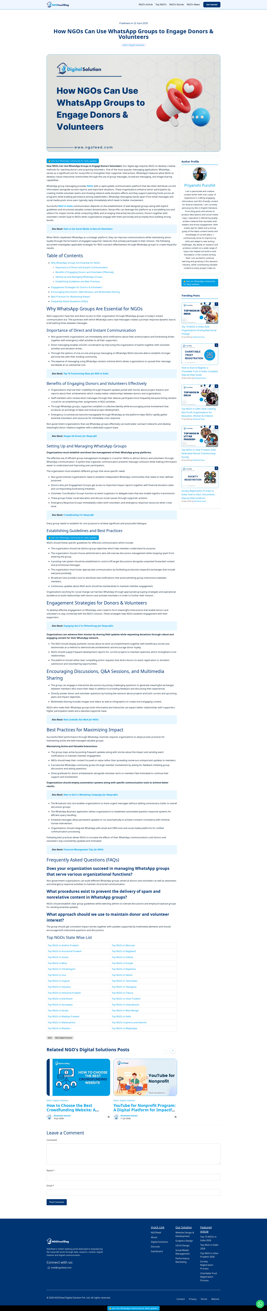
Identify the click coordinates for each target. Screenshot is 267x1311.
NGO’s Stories (176, 4)
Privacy (192, 1299)
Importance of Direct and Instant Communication (81, 267)
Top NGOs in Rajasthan (124, 969)
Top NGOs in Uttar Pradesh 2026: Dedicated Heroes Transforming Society (198, 453)
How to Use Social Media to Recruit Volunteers (88, 228)
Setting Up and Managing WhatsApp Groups (78, 276)
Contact (181, 1299)
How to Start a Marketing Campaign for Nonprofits (91, 794)
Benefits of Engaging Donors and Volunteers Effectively (84, 272)
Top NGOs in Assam (58, 957)
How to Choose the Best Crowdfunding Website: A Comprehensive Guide (71, 1110)
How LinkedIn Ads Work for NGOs (81, 719)
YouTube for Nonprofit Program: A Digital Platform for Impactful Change (144, 1110)
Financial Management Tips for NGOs (84, 849)
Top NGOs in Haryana (59, 986)
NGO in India (65, 206)
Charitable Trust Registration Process (208, 1277)
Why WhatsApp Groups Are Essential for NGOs (75, 262)
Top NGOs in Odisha (122, 957)
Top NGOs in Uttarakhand (125, 1004)
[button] (173, 1050)
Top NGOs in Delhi (121, 1016)
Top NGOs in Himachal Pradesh (64, 992)
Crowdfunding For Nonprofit (79, 514)
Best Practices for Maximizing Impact (70, 296)
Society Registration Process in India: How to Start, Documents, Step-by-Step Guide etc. (198, 494)
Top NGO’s (161, 4)
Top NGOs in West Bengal (125, 1010)
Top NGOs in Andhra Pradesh (63, 945)
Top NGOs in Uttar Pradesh (126, 998)
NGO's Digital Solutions (133, 45)
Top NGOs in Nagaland (124, 951)
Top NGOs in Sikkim (122, 975)
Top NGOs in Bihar (57, 963)
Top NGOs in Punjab (122, 963)
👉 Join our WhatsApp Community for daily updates (199, 282)
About (154, 1237)
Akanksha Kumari (62, 1115)
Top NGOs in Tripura (122, 992)
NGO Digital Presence (63, 1038)
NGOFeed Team (199, 337)
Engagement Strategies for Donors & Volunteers (76, 287)
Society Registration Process (206, 1265)
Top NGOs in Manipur (59, 1028)
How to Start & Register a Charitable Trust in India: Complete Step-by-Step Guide (199, 371)
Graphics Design (184, 1240)
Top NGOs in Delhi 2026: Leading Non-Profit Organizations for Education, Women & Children (198, 412)
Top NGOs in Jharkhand (60, 998)
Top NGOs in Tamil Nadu (124, 980)
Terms (204, 1299)
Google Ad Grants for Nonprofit (80, 436)
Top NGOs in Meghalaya (124, 1028)
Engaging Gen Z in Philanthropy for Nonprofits (88, 625)
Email (50, 1185)
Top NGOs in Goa (57, 975)
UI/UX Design (182, 1245)
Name (51, 1170)
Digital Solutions (159, 1241)
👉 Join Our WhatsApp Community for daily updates (73, 161)
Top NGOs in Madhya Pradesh (63, 1016)
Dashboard (157, 1251)
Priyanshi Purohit (199, 185)
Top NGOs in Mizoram (123, 945)
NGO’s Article (146, 4)
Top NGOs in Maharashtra (61, 1022)
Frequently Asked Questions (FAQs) (69, 301)
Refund (215, 1299)
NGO (50, 1038)
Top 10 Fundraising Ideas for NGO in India (86, 373)
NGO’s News (193, 4)
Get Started (211, 4)
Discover (155, 1246)
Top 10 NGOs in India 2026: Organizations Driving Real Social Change (198, 330)
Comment (52, 1140)
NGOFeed (156, 1232)
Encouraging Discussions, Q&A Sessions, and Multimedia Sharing (85, 291)
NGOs (90, 186)
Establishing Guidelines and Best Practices (77, 281)
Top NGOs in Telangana (124, 986)
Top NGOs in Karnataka (60, 1004)
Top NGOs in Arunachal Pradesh (65, 951)
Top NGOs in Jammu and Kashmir (129, 1022)
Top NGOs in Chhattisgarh (61, 969)
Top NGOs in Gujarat (59, 980)
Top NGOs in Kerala (58, 1010)
